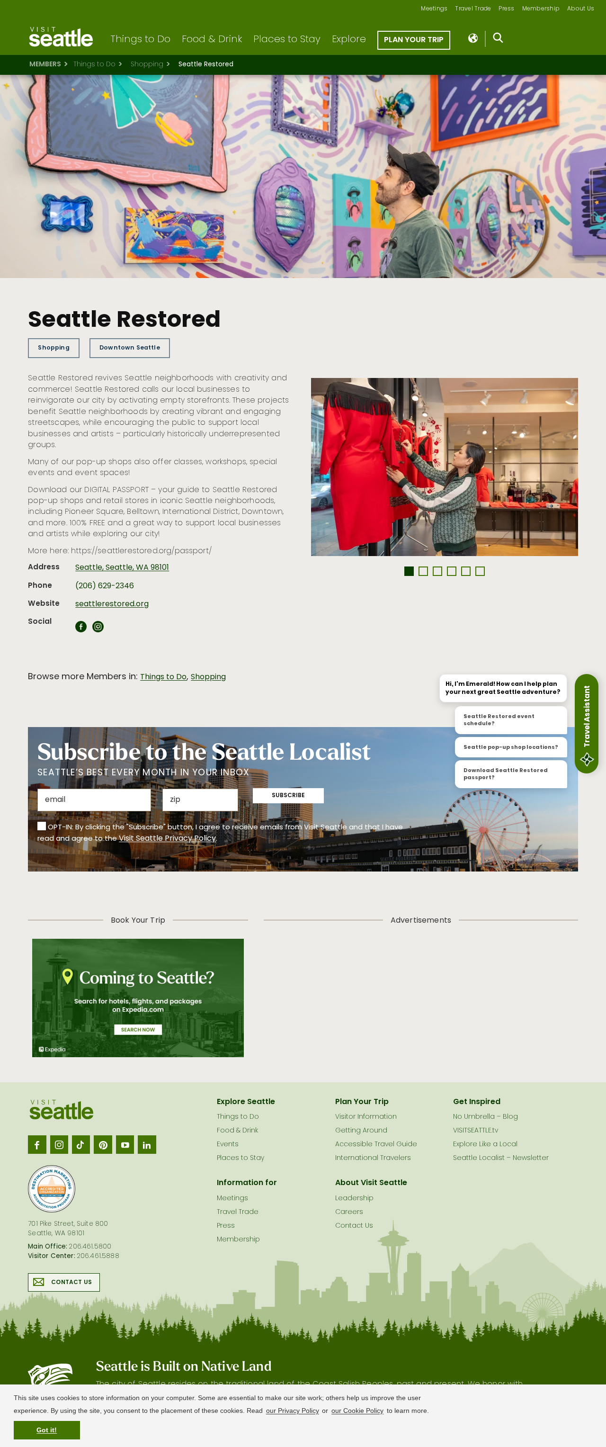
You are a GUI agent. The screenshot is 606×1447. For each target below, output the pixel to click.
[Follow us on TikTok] (81, 1144)
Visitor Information (366, 1117)
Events (228, 1144)
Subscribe (288, 795)
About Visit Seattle (371, 1183)
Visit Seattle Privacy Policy (167, 839)
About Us (580, 9)
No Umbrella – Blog (485, 1117)
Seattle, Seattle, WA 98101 (122, 568)
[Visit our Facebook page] (37, 1144)
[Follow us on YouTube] (125, 1144)
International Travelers (373, 1158)
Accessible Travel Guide (376, 1144)
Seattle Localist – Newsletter (501, 1158)
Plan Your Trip (414, 40)
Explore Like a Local (485, 1144)
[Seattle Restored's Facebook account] (81, 629)
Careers (349, 1212)
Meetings (434, 9)
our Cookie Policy (357, 1410)
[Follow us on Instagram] (59, 1144)
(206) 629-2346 (104, 586)
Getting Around (361, 1130)
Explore (349, 39)
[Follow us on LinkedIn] (147, 1144)
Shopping (147, 64)
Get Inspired (476, 1102)
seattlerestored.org (112, 604)
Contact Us (71, 1282)
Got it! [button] (46, 1430)
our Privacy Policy (292, 1410)
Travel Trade (473, 9)
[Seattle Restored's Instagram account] (98, 629)
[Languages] (474, 39)
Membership (541, 9)
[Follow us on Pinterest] (103, 1144)
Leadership (354, 1198)
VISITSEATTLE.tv (475, 1130)
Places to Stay (287, 39)
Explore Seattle (246, 1102)
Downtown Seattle (129, 348)
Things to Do (140, 39)
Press (506, 9)
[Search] (498, 40)
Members (45, 64)
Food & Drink (212, 39)
